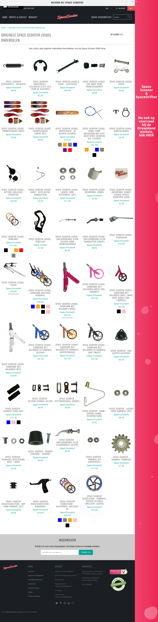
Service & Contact (18, 17)
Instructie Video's (33, 588)
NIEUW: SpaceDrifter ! (101, 17)
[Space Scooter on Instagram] (65, 603)
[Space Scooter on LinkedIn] (69, 603)
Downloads (32, 584)
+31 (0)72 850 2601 (27, 8)
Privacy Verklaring (34, 596)
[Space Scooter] (67, 17)
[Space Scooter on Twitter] (57, 603)
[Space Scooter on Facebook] (61, 603)
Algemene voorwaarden (35, 575)
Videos (30, 592)
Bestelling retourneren (35, 580)
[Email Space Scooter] (73, 603)
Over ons (31, 571)
